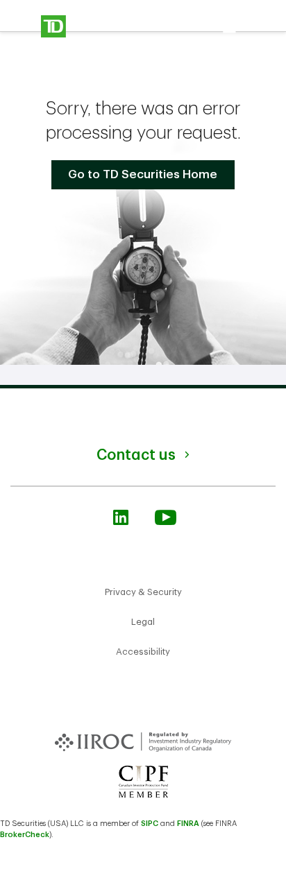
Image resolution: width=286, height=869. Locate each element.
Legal (143, 621)
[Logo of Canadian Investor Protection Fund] (143, 780)
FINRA (188, 823)
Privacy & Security (143, 591)
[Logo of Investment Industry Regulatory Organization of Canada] (143, 734)
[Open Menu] (85, 26)
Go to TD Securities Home (142, 174)
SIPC (149, 823)
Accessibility (143, 651)
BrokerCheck (24, 834)
